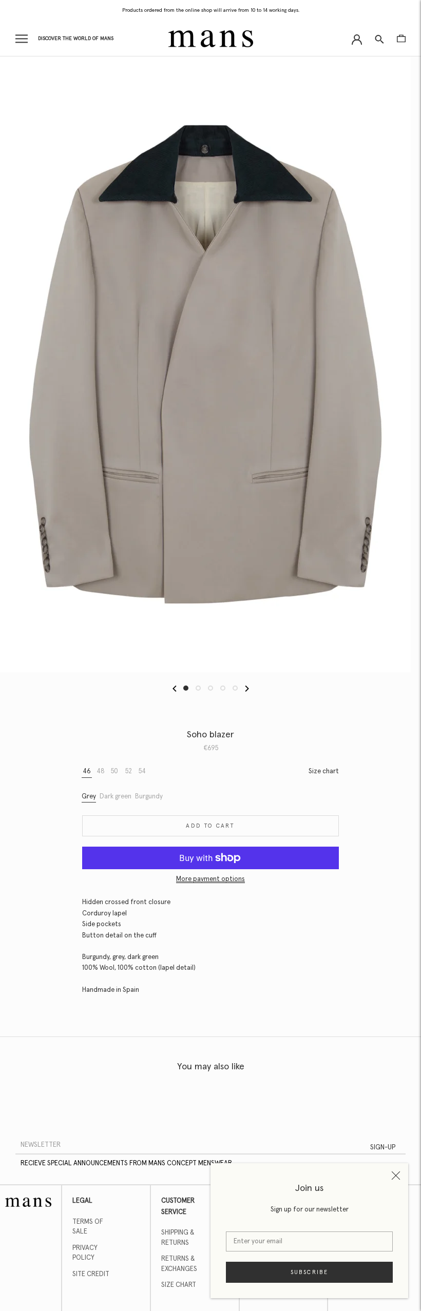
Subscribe (310, 1272)
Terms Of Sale (87, 1227)
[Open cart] (401, 38)
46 (87, 771)
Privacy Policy (85, 1253)
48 (101, 771)
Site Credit (90, 1274)
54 (142, 771)
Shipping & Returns (177, 1237)
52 (128, 771)
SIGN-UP (382, 1147)
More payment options (210, 879)
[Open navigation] (21, 38)
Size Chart (178, 1285)
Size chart (324, 771)
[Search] (379, 38)
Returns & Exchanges (179, 1264)
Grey (89, 796)
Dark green (115, 796)
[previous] (174, 688)
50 (114, 771)
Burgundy (149, 796)
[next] (246, 688)
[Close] (395, 1175)
